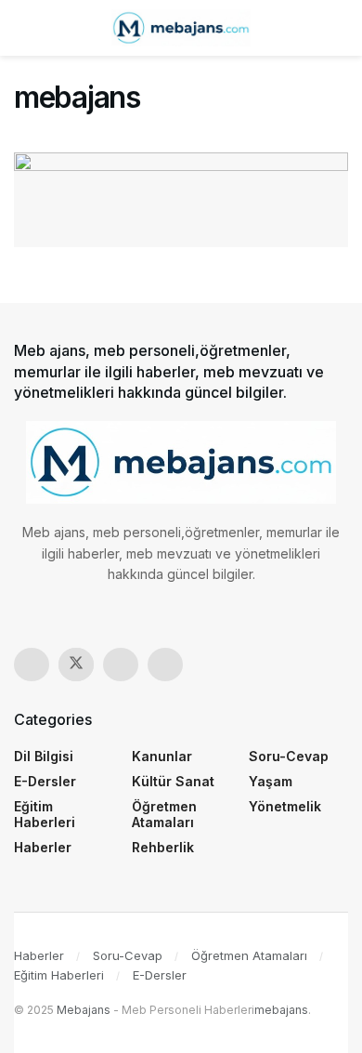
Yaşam (270, 781)
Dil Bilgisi (43, 756)
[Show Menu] (22, 28)
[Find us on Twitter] (76, 664)
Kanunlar (162, 756)
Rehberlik (163, 847)
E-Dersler (45, 781)
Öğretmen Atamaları (164, 814)
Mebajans (83, 1010)
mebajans (281, 1010)
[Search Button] (340, 28)
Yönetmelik (285, 806)
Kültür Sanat (173, 781)
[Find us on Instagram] (120, 664)
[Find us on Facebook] (31, 664)
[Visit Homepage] (181, 27)
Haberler (42, 847)
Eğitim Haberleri (44, 814)
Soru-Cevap (289, 756)
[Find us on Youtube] (165, 664)
